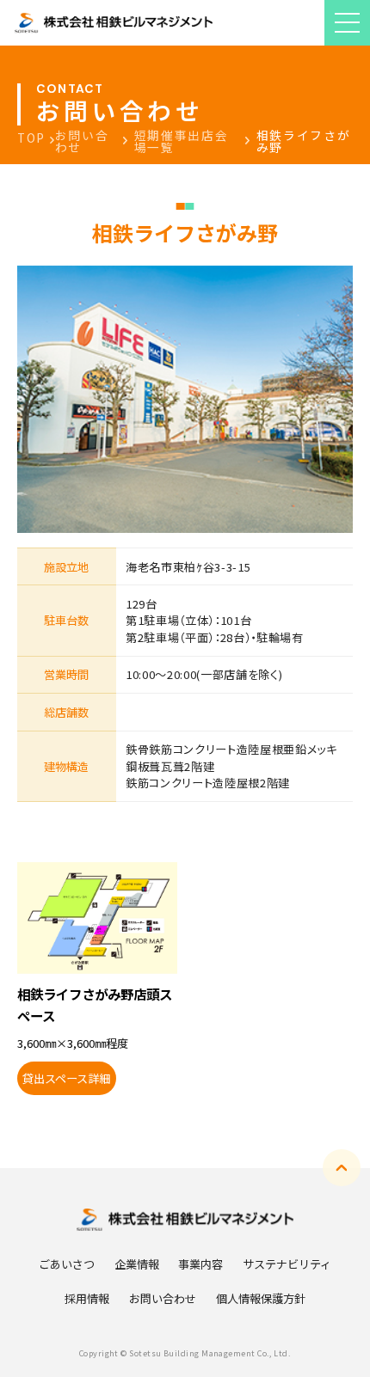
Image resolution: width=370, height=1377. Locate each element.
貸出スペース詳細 (66, 1078)
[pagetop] (342, 1168)
